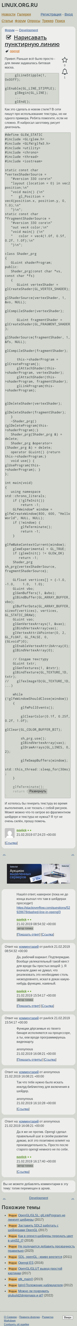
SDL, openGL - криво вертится (40, 1256)
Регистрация (51, 14)
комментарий (29, 946)
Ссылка (11, 843)
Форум (20, 21)
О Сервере (10, 1317)
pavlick (21, 830)
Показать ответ (28, 934)
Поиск (60, 21)
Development (28, 30)
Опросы (33, 21)
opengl (15, 51)
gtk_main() (25, 1279)
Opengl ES (26, 1262)
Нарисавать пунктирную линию (32, 40)
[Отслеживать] (64, 71)
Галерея (24, 14)
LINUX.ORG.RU (20, 5)
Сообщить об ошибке (16, 1324)
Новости (8, 14)
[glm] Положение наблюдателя (40, 1285)
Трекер (48, 21)
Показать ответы (29, 1059)
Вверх (67, 1317)
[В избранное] (64, 60)
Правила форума (29, 1317)
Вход (69, 14)
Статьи (7, 21)
